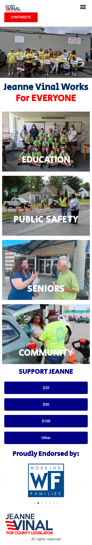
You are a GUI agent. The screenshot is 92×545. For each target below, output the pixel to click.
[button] (83, 7)
